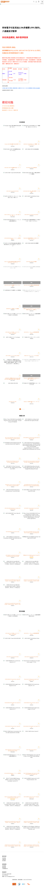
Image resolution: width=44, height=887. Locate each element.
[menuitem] (20, 409)
